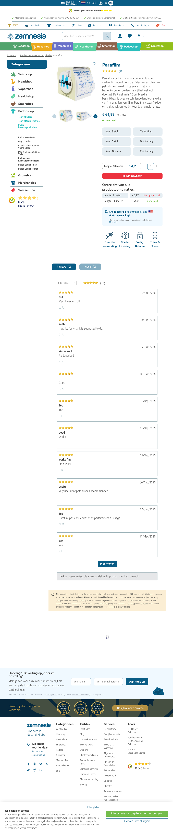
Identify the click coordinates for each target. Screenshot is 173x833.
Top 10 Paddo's (25, 117)
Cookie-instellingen (137, 821)
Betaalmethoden (111, 739)
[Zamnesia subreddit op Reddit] (34, 770)
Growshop (25, 175)
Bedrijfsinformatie (112, 734)
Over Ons (84, 749)
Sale (58, 770)
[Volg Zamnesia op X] (46, 764)
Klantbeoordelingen (89, 755)
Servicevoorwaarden (80, 694)
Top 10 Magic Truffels (29, 121)
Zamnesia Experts (88, 774)
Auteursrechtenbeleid (113, 791)
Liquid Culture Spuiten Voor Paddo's (28, 146)
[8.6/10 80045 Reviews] (29, 198)
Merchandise (27, 183)
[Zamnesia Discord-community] (40, 770)
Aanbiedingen (62, 765)
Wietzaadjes (61, 729)
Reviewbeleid (110, 775)
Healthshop (26, 96)
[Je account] (121, 36)
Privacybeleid (51, 694)
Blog (82, 734)
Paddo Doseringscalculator (28, 126)
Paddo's (59, 749)
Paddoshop (26, 111)
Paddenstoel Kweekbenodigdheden (29, 159)
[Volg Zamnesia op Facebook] (28, 764)
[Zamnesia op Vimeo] (40, 764)
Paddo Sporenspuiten (28, 168)
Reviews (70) (64, 266)
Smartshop (25, 104)
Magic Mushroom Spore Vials (29, 153)
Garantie (108, 780)
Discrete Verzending (89, 779)
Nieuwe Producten (88, 739)
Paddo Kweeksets (26, 137)
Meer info (113, 222)
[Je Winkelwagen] (141, 36)
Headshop (25, 81)
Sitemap (84, 784)
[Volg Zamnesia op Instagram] (34, 764)
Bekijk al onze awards (130, 708)
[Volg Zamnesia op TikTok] (28, 770)
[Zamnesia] (32, 36)
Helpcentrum (110, 729)
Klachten (108, 786)
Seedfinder (85, 729)
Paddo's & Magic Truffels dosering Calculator (135, 741)
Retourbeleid (109, 770)
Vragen (90, 266)
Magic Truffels (24, 141)
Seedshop (25, 74)
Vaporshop (25, 89)
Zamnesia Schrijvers (89, 768)
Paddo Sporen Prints (27, 164)
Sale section (26, 190)
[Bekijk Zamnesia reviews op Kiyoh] (12, 200)
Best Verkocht (86, 744)
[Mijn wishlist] (131, 36)
